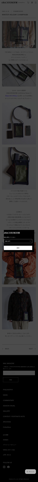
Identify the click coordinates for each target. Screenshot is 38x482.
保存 (18, 248)
